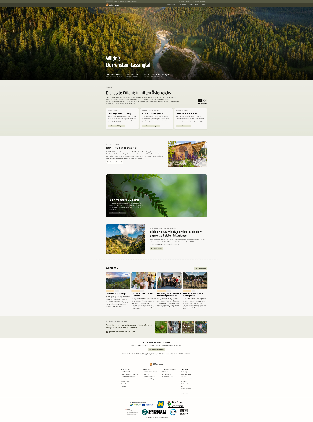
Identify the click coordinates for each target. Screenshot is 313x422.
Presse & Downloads (186, 379)
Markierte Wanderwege (148, 377)
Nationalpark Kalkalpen (148, 379)
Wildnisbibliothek (166, 375)
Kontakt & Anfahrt (186, 375)
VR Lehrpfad (165, 372)
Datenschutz (184, 394)
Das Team (183, 377)
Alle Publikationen (185, 384)
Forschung (124, 387)
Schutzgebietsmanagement (129, 377)
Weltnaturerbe (125, 379)
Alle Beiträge (184, 372)
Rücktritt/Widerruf (186, 389)
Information (184, 370)
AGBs (182, 387)
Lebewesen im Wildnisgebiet (130, 375)
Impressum (184, 392)
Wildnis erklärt (125, 382)
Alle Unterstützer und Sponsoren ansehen (156, 418)
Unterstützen (184, 382)
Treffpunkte (145, 375)
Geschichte (124, 384)
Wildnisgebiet (125, 370)
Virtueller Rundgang (167, 377)
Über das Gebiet (125, 372)
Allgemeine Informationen (149, 372)
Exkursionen (146, 370)
